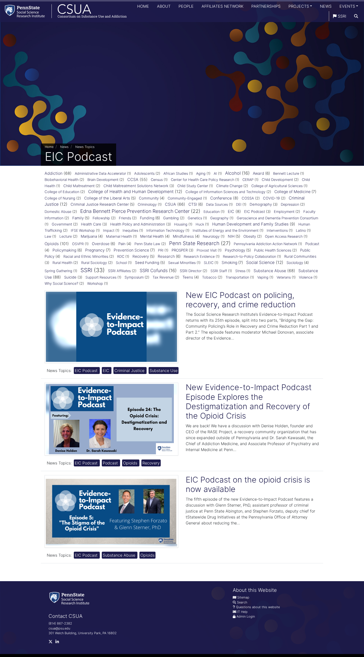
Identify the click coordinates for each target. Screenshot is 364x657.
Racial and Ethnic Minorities (85, 256)
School (121, 262)
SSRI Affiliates (119, 271)
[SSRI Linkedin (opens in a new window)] (58, 643)
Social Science (260, 262)
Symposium (134, 277)
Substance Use (164, 370)
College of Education (62, 192)
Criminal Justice (130, 370)
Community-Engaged (185, 198)
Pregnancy (95, 250)
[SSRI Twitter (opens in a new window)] (52, 643)
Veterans (284, 277)
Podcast (312, 243)
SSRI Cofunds (154, 270)
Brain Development (102, 179)
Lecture (65, 236)
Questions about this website (258, 607)
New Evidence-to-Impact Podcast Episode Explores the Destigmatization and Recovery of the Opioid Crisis (249, 401)
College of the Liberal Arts (107, 198)
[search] (356, 16)
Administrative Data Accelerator (100, 173)
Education (212, 211)
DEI (238, 204)
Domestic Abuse (58, 211)
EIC (231, 211)
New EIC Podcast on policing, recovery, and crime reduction (241, 299)
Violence (305, 277)
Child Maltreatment (79, 186)
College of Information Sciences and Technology (225, 192)
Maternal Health (119, 236)
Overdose (100, 243)
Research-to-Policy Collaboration (249, 256)
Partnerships (266, 6)
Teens (187, 277)
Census (157, 179)
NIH (231, 236)
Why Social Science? (61, 283)
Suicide (70, 277)
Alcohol (233, 173)
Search (242, 602)
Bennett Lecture (286, 173)
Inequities (130, 230)
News (326, 6)
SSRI (341, 16)
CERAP (248, 179)
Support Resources (100, 277)
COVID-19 (271, 198)
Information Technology (165, 230)
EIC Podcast (254, 211)
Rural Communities (300, 256)
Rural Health (62, 262)
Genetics (195, 218)
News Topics (85, 147)
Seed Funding (147, 262)
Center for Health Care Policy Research (202, 179)
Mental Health (152, 236)
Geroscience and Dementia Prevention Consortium (277, 218)
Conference (221, 198)
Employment (284, 211)
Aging (201, 173)
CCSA (132, 179)
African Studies (175, 173)
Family (78, 218)
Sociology (294, 262)
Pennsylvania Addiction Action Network (265, 244)
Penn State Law (147, 244)
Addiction (53, 173)
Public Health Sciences (272, 250)
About (164, 6)
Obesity (249, 236)
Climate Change (229, 186)
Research (166, 256)
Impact (108, 230)
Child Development (277, 179)
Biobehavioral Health (61, 179)
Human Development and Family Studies (250, 224)
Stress (240, 271)
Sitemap (243, 597)
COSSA (248, 198)
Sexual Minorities (182, 262)
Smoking (229, 262)
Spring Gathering (58, 271)
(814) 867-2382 (60, 623)
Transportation (237, 277)
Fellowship (101, 218)
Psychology (235, 250)
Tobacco (209, 277)
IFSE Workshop (83, 230)
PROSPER (180, 250)
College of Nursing (60, 198)
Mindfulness (183, 236)
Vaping (262, 277)
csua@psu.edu (59, 628)
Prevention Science (131, 250)
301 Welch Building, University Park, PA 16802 (83, 633)
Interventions (277, 230)
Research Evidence (199, 256)
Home (143, 6)
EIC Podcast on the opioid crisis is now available (248, 484)
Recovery (140, 256)
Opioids (52, 243)
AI (215, 173)
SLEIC (208, 262)
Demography (261, 204)
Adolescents (144, 173)
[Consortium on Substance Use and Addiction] (63, 11)
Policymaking (64, 250)
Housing (180, 224)
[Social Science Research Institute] (70, 598)
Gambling (171, 218)
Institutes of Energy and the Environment (226, 230)
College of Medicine (292, 191)
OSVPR (78, 244)
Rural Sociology (94, 262)
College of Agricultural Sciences (277, 186)
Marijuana (89, 236)
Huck (200, 224)
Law (48, 236)
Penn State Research (194, 243)
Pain (122, 243)
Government (62, 224)
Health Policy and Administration (137, 224)
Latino (301, 230)
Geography (219, 218)
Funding (147, 218)
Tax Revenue (163, 277)
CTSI (192, 204)
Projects (298, 6)
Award (258, 173)
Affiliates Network (222, 6)
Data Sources (217, 204)
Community (149, 198)
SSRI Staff (218, 271)
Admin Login (245, 616)
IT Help (242, 612)
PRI (160, 250)
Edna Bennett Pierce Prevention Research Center (135, 211)
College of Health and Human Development (131, 191)
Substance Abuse (270, 270)
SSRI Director (191, 271)
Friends (125, 218)
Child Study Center (192, 186)
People (186, 6)
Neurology (211, 236)
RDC (120, 256)
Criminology (147, 204)
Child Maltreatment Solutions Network (136, 186)
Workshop (95, 283)
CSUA (170, 204)
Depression (290, 204)
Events (347, 6)
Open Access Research (284, 236)
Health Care (91, 224)
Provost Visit (207, 250)
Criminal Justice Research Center (100, 204)
